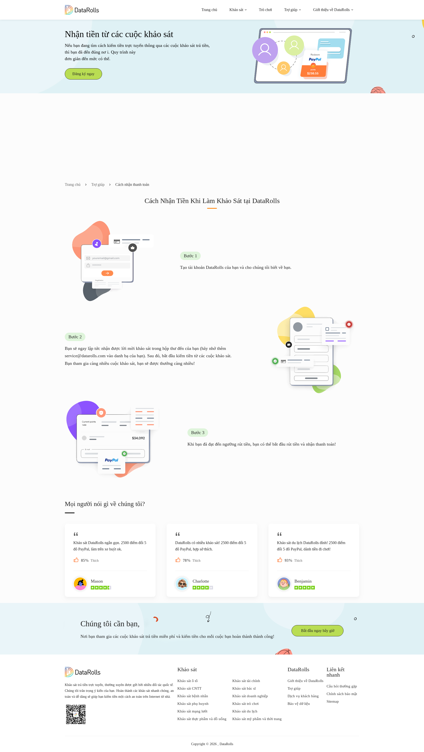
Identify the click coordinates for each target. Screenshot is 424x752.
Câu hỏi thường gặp (342, 686)
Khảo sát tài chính (246, 681)
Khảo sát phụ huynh (193, 704)
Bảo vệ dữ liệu (299, 704)
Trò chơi (265, 10)
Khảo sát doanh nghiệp (250, 696)
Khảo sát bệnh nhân (192, 696)
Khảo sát (236, 10)
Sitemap (333, 701)
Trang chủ (209, 10)
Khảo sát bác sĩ (244, 688)
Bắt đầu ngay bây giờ (317, 631)
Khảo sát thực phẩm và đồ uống (201, 719)
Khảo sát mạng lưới (192, 711)
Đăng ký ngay (83, 74)
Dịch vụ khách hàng (303, 696)
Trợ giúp (290, 10)
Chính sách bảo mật (342, 694)
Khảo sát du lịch (244, 711)
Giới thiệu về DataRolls (331, 10)
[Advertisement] (212, 144)
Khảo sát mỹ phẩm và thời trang (257, 719)
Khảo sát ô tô (187, 681)
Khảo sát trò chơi (245, 704)
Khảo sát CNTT (189, 688)
